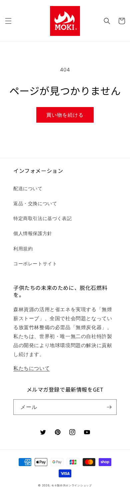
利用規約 (23, 248)
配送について (28, 188)
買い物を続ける (65, 115)
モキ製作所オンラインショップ (71, 485)
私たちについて (31, 368)
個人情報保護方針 (32, 233)
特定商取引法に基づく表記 (42, 218)
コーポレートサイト (35, 263)
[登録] (109, 407)
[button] (8, 21)
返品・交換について (35, 203)
